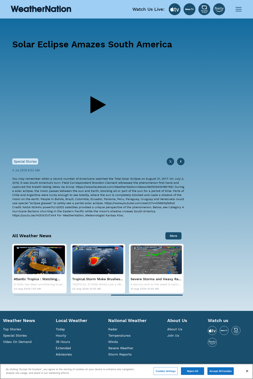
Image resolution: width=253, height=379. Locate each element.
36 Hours (63, 342)
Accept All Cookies (220, 371)
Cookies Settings (166, 371)
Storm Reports (120, 354)
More (173, 236)
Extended (63, 348)
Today (60, 329)
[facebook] (181, 161)
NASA (27, 207)
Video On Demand (17, 342)
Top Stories (12, 329)
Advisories (64, 354)
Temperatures (119, 335)
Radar (112, 329)
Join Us (173, 335)
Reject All (192, 371)
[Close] (247, 371)
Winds (113, 342)
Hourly (61, 335)
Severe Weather (120, 348)
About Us (174, 329)
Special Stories (15, 335)
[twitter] (170, 161)
